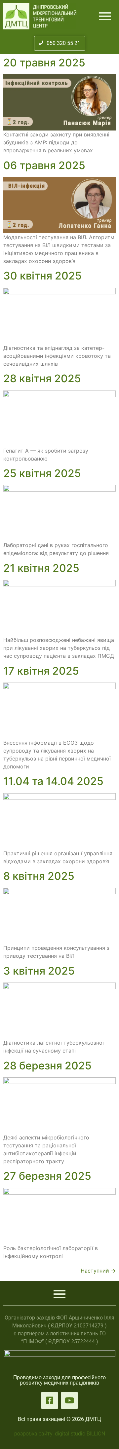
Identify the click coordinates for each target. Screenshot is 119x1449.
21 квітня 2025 (41, 568)
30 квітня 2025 (42, 275)
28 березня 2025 (47, 1065)
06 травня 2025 (44, 165)
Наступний (98, 1270)
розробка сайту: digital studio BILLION (59, 1433)
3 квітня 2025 (39, 970)
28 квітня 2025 (42, 378)
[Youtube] (69, 1400)
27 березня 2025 (47, 1176)
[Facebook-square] (49, 1400)
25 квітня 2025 (42, 473)
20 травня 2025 (44, 62)
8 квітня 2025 (38, 876)
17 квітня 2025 (41, 670)
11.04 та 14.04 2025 (53, 781)
